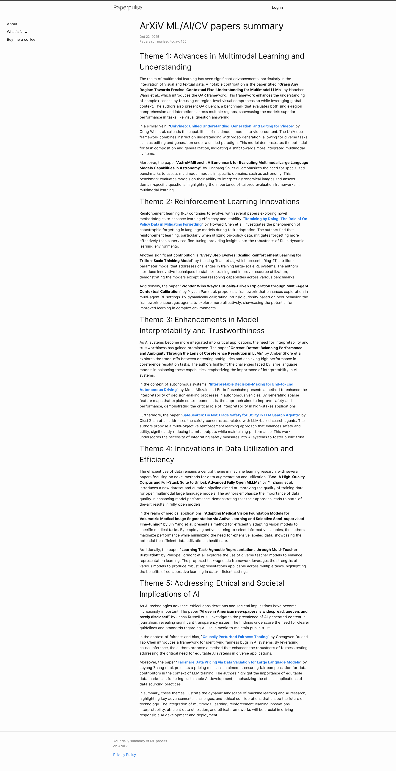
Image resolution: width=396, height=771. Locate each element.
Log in (277, 7)
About (12, 24)
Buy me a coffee (21, 39)
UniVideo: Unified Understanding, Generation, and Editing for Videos (231, 126)
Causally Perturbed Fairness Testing (235, 636)
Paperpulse (127, 7)
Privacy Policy (124, 754)
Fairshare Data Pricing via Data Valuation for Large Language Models (239, 662)
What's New (17, 31)
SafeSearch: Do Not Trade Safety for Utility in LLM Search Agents (240, 415)
